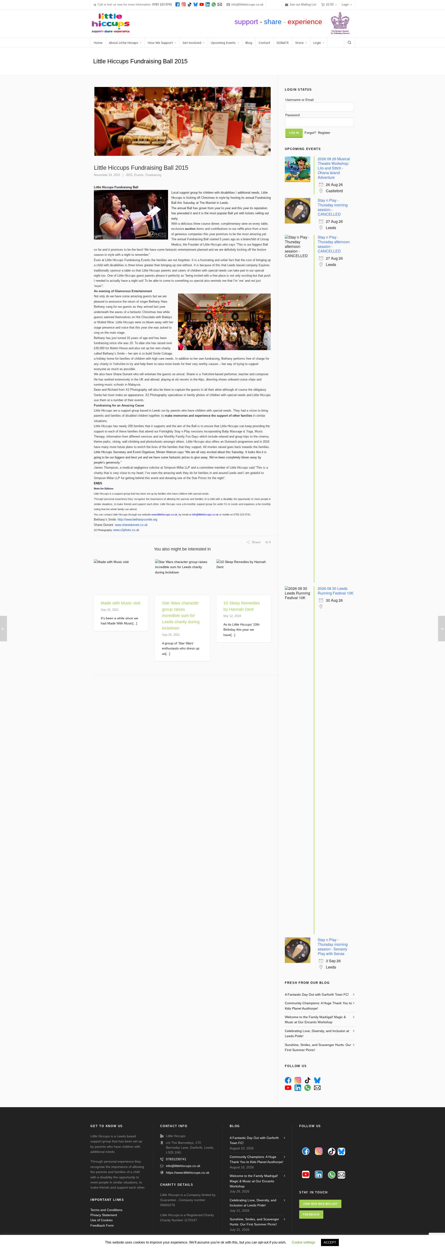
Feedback (311, 1214)
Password (292, 115)
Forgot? (310, 132)
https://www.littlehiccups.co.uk (187, 1172)
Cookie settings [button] (303, 1242)
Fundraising (153, 175)
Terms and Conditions (106, 1210)
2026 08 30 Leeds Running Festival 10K (335, 591)
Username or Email (299, 100)
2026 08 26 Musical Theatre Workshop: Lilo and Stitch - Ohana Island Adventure (334, 168)
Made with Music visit (120, 603)
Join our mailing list (320, 1203)
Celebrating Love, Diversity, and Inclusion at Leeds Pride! (317, 1033)
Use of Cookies (101, 1220)
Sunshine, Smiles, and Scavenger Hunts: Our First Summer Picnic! (318, 1047)
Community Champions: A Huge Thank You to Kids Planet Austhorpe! (318, 1005)
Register (324, 132)
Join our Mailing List (302, 4)
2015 (129, 175)
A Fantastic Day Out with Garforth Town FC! (317, 994)
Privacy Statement (103, 1215)
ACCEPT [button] (330, 1242)
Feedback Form (102, 1225)
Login (345, 4)
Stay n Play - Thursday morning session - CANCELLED (333, 207)
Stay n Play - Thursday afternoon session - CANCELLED (334, 244)
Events (139, 175)
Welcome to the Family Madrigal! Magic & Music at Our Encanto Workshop (315, 1019)
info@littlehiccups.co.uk (247, 4)
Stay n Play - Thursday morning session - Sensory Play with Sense (333, 946)
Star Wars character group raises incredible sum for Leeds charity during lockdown (181, 615)
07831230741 (176, 1159)
